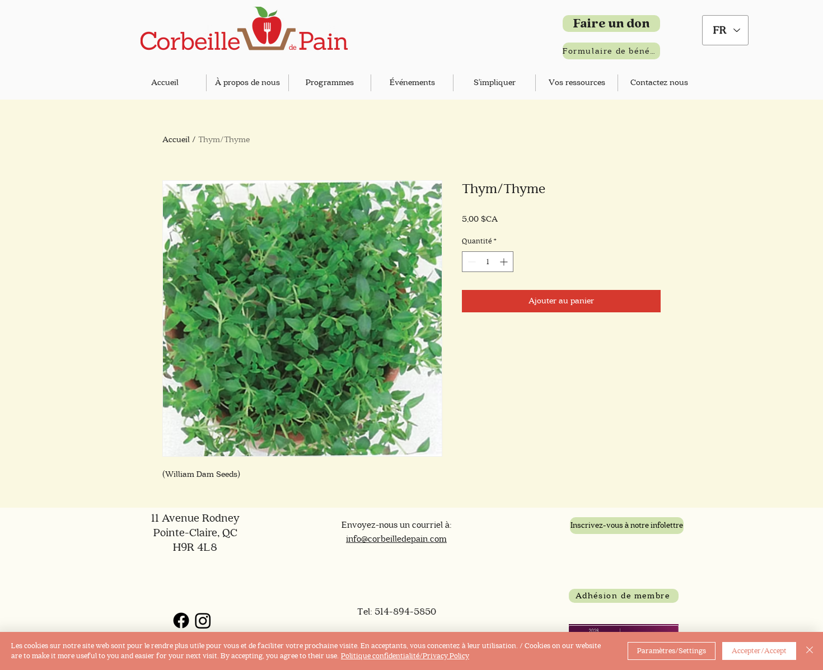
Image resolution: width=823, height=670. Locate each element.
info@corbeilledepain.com (396, 539)
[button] (247, 82)
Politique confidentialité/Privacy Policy (405, 655)
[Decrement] (471, 261)
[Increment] (505, 261)
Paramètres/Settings (671, 650)
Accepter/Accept (759, 650)
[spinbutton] (488, 261)
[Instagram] (203, 620)
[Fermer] (809, 651)
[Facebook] (181, 620)
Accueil (176, 139)
